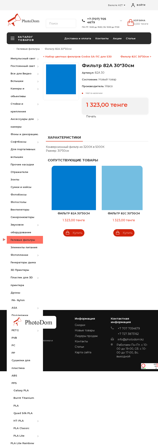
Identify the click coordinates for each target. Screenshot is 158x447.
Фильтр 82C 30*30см (124, 213)
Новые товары (85, 330)
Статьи (130, 38)
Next (144, 202)
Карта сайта (83, 352)
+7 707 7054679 (129, 328)
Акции (117, 38)
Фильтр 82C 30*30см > (135, 56)
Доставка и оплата (77, 38)
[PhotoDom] (30, 21)
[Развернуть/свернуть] (40, 58)
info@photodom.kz (131, 339)
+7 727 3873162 (128, 334)
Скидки (80, 325)
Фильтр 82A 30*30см (74, 213)
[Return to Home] (11, 48)
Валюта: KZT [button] (115, 5)
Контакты (102, 38)
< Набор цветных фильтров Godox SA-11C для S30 (77, 56)
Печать (90, 116)
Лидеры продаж (86, 336)
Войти (141, 5)
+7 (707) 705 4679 (96, 20)
